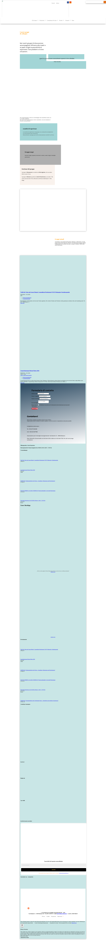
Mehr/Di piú (74, 922)
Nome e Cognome (35, 396)
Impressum (59, 916)
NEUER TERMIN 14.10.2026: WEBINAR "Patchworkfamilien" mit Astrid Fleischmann (37, 490)
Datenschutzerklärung (63, 873)
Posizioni (42, 20)
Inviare (35, 408)
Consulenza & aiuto (52, 20)
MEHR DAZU (53, 637)
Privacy (33, 404)
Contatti (67, 20)
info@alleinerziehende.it (62, 913)
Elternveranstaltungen (27, 297)
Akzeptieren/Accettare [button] (54, 922)
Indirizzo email (34, 393)
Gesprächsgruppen (26, 298)
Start (73, 20)
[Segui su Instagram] (70, 2)
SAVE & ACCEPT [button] (24, 936)
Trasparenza (53, 916)
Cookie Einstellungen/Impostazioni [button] (41, 922)
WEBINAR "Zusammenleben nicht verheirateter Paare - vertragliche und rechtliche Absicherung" (39, 700)
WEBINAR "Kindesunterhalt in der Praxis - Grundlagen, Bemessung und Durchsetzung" (37, 480)
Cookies (48, 916)
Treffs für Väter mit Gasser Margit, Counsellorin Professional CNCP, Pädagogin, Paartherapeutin (45, 292)
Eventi (61, 20)
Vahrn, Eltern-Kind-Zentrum (26, 375)
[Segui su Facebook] (68, 2)
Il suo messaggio (35, 402)
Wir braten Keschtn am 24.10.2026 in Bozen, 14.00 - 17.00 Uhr (32, 500)
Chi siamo (34, 20)
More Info (22, 303)
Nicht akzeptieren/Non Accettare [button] (65, 922)
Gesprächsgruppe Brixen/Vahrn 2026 (29, 370)
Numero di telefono (35, 398)
